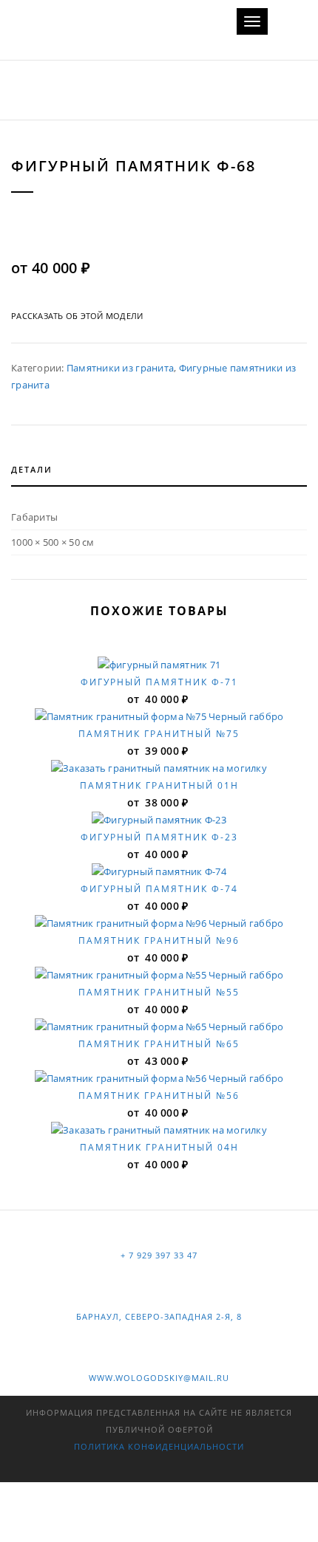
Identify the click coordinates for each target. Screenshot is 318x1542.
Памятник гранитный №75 (159, 733)
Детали (32, 469)
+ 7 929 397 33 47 (159, 1255)
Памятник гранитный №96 (159, 940)
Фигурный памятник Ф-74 (159, 889)
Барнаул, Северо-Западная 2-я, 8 (159, 1316)
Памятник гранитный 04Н (159, 1147)
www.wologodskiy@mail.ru (159, 1377)
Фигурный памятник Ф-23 (159, 837)
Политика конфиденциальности (159, 1446)
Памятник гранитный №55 (159, 992)
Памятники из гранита (120, 367)
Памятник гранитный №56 (159, 1095)
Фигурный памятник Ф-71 (159, 682)
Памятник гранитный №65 (159, 1044)
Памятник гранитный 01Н (159, 785)
